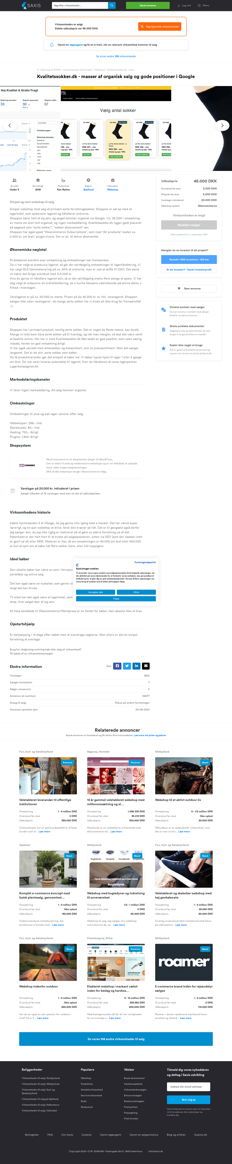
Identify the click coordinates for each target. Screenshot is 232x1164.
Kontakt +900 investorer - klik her (189, 259)
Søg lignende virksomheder (162, 26)
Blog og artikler (176, 1135)
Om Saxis (67, 1135)
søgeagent (76, 45)
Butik (84, 1101)
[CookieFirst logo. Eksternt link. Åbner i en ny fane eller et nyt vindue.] (77, 565)
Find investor (131, 1118)
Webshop (100, 69)
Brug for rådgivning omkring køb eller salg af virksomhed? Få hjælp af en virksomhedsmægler (45, 651)
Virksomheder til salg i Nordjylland (41, 1078)
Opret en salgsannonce (144, 1135)
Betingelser (32, 1135)
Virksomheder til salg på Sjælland (40, 1099)
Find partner (131, 1107)
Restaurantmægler (134, 1101)
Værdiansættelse (133, 1084)
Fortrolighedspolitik (145, 562)
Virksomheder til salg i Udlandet (39, 1110)
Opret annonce (148, 5)
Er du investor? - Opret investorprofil (189, 269)
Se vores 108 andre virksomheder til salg (116, 1039)
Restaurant (87, 1107)
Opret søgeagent (110, 1135)
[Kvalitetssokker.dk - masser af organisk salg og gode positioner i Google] (116, 128)
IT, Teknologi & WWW (49, 69)
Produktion (87, 1084)
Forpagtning (130, 1112)
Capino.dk (200, 1135)
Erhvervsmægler (133, 1095)
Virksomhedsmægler (135, 1089)
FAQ (50, 1135)
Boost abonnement (134, 1078)
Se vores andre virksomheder (116, 56)
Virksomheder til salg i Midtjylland (40, 1084)
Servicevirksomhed (91, 1095)
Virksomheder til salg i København (40, 1104)
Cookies (87, 1135)
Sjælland (88, 189)
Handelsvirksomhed (92, 1089)
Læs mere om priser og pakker (150, 735)
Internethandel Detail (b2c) (77, 69)
